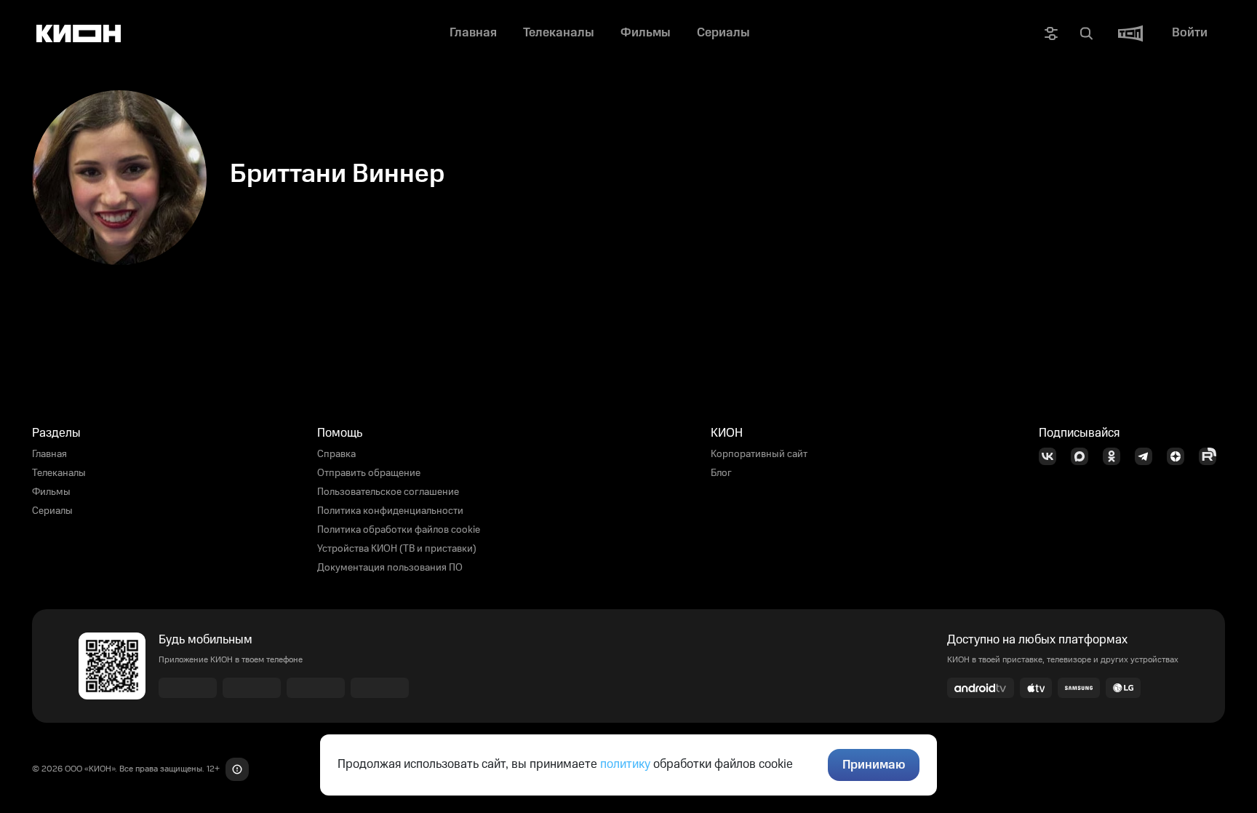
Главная (49, 454)
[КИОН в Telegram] (1148, 456)
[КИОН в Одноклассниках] (1116, 456)
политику (625, 764)
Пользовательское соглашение (388, 492)
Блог (721, 473)
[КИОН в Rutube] (1212, 456)
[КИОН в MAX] (1084, 456)
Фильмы (51, 492)
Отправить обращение (368, 473)
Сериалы (52, 510)
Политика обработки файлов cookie (398, 529)
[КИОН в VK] (1052, 456)
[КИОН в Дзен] (1180, 456)
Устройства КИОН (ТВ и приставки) (396, 548)
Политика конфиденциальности (390, 510)
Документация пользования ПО (390, 567)
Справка (336, 454)
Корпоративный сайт (759, 454)
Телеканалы (59, 473)
